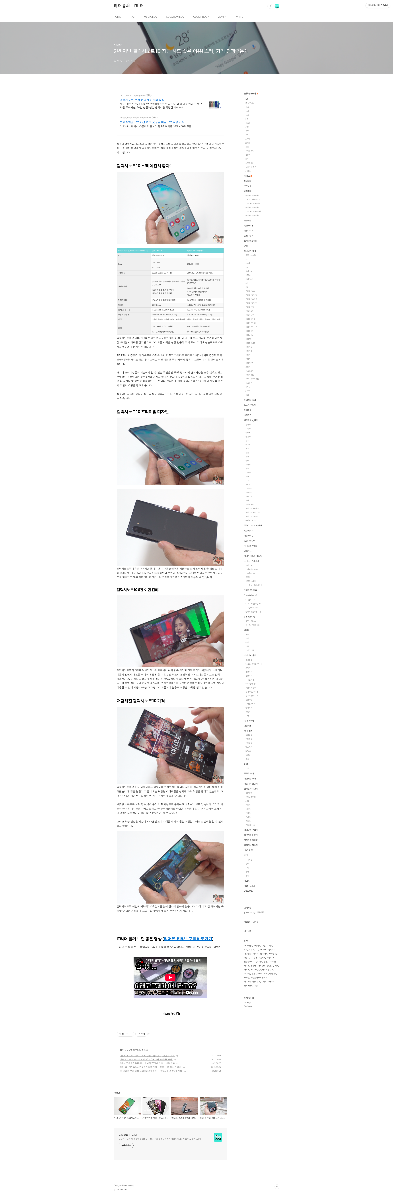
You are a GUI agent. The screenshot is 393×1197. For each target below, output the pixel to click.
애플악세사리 (250, 581)
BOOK (248, 751)
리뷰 (276, 966)
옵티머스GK (250, 291)
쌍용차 (248, 436)
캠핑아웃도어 (249, 540)
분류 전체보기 (250, 93)
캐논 (247, 634)
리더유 (246, 966)
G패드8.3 (249, 279)
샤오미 (248, 139)
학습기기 (248, 747)
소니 (247, 147)
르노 (247, 135)
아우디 (248, 448)
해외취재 (247, 191)
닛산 (247, 500)
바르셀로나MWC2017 (254, 199)
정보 (247, 864)
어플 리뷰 (249, 371)
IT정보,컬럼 (250, 103)
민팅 (246, 246)
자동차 (246, 958)
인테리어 (247, 410)
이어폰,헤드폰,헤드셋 (253, 556)
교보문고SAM (250, 621)
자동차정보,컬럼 (251, 420)
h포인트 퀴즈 (249, 950)
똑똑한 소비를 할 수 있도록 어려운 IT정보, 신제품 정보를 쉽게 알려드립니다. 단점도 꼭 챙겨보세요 (160, 1139)
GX (246, 267)
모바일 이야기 (250, 251)
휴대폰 (248, 367)
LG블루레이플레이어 (253, 664)
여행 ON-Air (250, 825)
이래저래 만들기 (251, 845)
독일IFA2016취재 (252, 207)
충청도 (248, 821)
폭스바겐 (248, 492)
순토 (247, 131)
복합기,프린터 (250, 688)
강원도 (248, 809)
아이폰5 (248, 351)
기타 (247, 716)
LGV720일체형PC (253, 604)
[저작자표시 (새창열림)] (149, 1034)
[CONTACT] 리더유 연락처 (255, 912)
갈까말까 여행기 (251, 788)
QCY (247, 155)
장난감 (248, 755)
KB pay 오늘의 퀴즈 (268, 950)
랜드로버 (248, 496)
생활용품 (248, 735)
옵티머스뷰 (249, 307)
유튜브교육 (248, 230)
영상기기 (248, 672)
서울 (247, 801)
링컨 (247, 452)
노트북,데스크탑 (251, 595)
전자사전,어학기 (251, 692)
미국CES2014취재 (253, 211)
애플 (247, 107)
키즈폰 (248, 391)
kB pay (247, 973)
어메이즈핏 (249, 151)
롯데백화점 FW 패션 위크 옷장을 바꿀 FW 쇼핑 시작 (152, 122)
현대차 (248, 425)
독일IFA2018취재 (252, 195)
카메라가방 (249, 650)
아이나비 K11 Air (252, 516)
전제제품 (248, 739)
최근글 (247, 921)
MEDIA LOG (150, 16)
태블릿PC (249, 363)
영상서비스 (248, 530)
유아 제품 (248, 731)
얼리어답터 (248, 985)
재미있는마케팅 (250, 546)
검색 (270, 6)
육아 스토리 (249, 720)
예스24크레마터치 (252, 625)
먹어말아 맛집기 (251, 830)
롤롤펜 (248, 577)
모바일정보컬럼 (250, 241)
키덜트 (248, 171)
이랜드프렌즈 (249, 886)
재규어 (248, 456)
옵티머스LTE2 (251, 303)
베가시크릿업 (250, 323)
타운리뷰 (262, 958)
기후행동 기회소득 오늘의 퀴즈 (255, 954)
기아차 (248, 429)
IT (275, 946)
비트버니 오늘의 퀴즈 (252, 981)
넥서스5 (248, 271)
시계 (247, 768)
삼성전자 (270, 966)
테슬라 (248, 123)
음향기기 (248, 676)
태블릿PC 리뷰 (250, 590)
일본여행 (248, 793)
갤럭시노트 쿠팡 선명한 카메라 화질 (142, 99)
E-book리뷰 (249, 616)
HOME (117, 16)
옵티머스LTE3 (251, 295)
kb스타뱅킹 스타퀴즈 (252, 946)
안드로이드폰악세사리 (253, 585)
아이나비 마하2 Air (252, 512)
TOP (276, 1186)
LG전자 (254, 958)
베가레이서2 (250, 343)
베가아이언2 (250, 319)
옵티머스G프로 (251, 299)
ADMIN (222, 16)
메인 (122, 1050)
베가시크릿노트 (251, 327)
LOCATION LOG (175, 16)
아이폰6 (248, 347)
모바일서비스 (250, 704)
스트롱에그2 (250, 573)
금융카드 (247, 551)
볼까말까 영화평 (251, 840)
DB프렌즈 (248, 891)
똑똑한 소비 (249, 773)
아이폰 (248, 355)
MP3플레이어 (250, 684)
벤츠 (247, 440)
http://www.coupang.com (133, 95)
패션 (246, 764)
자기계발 (248, 860)
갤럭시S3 (249, 311)
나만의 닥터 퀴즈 (268, 981)
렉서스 (248, 464)
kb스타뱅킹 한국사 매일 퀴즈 (262, 970)
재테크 (247, 176)
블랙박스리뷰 (250, 520)
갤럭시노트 (249, 315)
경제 (247, 876)
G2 (246, 287)
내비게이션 (249, 504)
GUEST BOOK (201, 16)
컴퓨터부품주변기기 (253, 612)
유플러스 (248, 383)
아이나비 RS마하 (252, 508)
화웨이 (248, 143)
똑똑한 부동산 (250, 405)
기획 (247, 868)
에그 (247, 395)
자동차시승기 (249, 535)
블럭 (247, 759)
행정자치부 (248, 225)
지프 (247, 480)
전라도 (248, 813)
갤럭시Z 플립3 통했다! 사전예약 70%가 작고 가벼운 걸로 (147, 1063)
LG (246, 119)
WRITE (239, 16)
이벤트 (247, 880)
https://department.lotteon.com (136, 117)
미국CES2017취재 (253, 203)
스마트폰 (248, 359)
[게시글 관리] (131, 1034)
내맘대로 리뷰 (250, 655)
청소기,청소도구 (251, 696)
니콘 (247, 646)
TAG (132, 16)
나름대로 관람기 (251, 783)
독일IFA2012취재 (252, 215)
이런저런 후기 (250, 778)
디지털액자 (249, 680)
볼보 (247, 460)
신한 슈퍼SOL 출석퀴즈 (253, 962)
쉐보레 (248, 433)
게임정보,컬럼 (250, 400)
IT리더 (269, 946)
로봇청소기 (249, 163)
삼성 (128, 1050)
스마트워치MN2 (251, 569)
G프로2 (248, 263)
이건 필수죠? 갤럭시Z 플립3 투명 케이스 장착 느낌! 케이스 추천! (151, 1067)
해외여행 (247, 181)
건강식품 (247, 725)
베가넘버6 (249, 335)
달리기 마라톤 (250, 167)
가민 (247, 127)
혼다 (247, 476)
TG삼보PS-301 (252, 608)
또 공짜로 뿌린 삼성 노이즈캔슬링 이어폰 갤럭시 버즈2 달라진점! (151, 1071)
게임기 (248, 712)
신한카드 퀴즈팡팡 (258, 966)
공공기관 (247, 220)
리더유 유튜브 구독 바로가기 (188, 938)
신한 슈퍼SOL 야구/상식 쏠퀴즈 (264, 973)
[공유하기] (127, 1034)
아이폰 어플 (249, 375)
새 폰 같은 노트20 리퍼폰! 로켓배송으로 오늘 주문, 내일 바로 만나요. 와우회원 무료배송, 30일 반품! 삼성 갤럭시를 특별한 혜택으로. (161, 105)
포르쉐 (248, 484)
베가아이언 (249, 331)
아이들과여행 (250, 797)
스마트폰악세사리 (251, 561)
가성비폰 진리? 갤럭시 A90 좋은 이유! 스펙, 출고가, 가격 (147, 1055)
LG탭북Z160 (250, 600)
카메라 (247, 630)
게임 (256, 985)
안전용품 (248, 660)
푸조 (247, 468)
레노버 (248, 387)
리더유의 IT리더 (129, 6)
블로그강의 (248, 235)
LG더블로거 (249, 850)
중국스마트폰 (250, 255)
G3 (246, 259)
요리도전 (247, 415)
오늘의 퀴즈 (271, 958)
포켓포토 (248, 565)
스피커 (248, 668)
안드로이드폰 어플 (252, 379)
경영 (247, 872)
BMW (247, 444)
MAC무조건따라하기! (253, 525)
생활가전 (248, 700)
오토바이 (247, 186)
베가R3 (248, 339)
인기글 (255, 921)
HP (246, 159)
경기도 (248, 805)
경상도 (248, 817)
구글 (247, 111)
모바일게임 (273, 954)
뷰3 (246, 283)
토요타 (248, 472)
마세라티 (248, 488)
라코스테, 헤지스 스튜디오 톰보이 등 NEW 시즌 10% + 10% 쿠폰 (155, 126)
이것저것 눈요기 (251, 835)
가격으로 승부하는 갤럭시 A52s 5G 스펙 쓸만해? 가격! (146, 1059)
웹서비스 (248, 708)
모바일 (246, 977)
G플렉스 (248, 275)
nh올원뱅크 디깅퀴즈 (259, 977)
